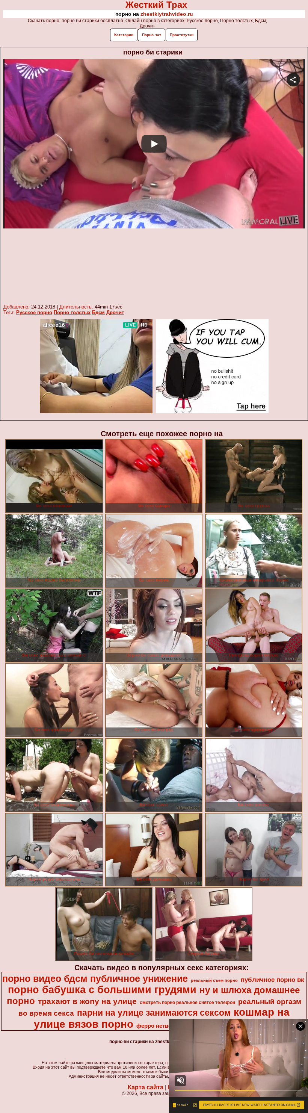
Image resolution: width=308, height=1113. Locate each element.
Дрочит (115, 312)
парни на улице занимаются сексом (154, 1013)
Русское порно (34, 312)
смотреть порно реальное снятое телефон (187, 1002)
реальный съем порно (214, 980)
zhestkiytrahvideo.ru (166, 14)
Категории (123, 35)
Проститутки (181, 35)
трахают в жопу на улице (87, 1001)
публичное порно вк (272, 979)
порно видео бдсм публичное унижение (95, 978)
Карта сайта (145, 1087)
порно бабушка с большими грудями (102, 989)
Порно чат (151, 35)
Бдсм (98, 312)
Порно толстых (72, 312)
